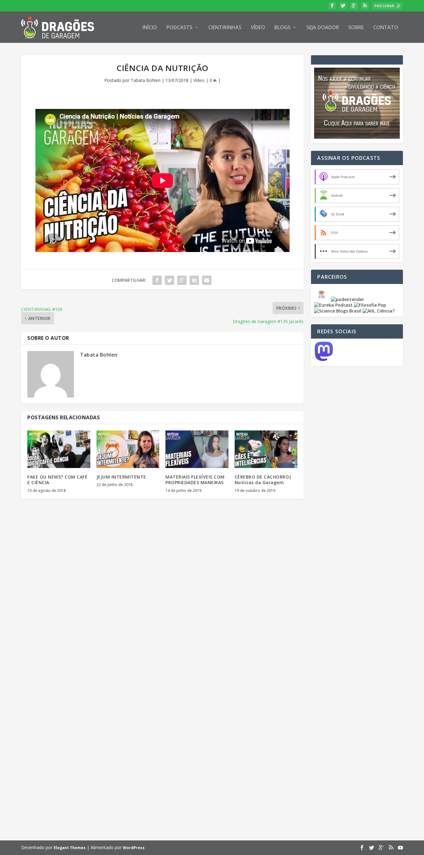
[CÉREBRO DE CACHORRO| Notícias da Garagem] (266, 449)
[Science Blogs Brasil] (337, 311)
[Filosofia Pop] (370, 305)
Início (149, 28)
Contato (385, 28)
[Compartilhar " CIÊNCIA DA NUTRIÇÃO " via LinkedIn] (194, 280)
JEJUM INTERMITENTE (121, 477)
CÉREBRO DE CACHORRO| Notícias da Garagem (263, 479)
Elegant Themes (70, 847)
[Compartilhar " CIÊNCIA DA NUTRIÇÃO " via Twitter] (169, 280)
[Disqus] (162, 595)
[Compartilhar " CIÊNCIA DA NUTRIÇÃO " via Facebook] (157, 280)
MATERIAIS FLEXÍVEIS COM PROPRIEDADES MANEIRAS (195, 479)
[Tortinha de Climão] (322, 299)
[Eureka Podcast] (333, 305)
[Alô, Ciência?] (379, 311)
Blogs (282, 28)
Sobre (356, 28)
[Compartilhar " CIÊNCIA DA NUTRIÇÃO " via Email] (207, 280)
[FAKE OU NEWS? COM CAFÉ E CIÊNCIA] (58, 449)
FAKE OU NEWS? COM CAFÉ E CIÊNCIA (57, 479)
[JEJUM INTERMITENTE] (128, 449)
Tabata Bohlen (145, 80)
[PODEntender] (347, 299)
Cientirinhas (224, 28)
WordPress (134, 847)
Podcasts (179, 28)
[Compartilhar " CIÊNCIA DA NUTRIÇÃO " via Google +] (182, 280)
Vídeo (258, 28)
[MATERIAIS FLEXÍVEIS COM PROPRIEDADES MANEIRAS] (196, 449)
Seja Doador (322, 28)
